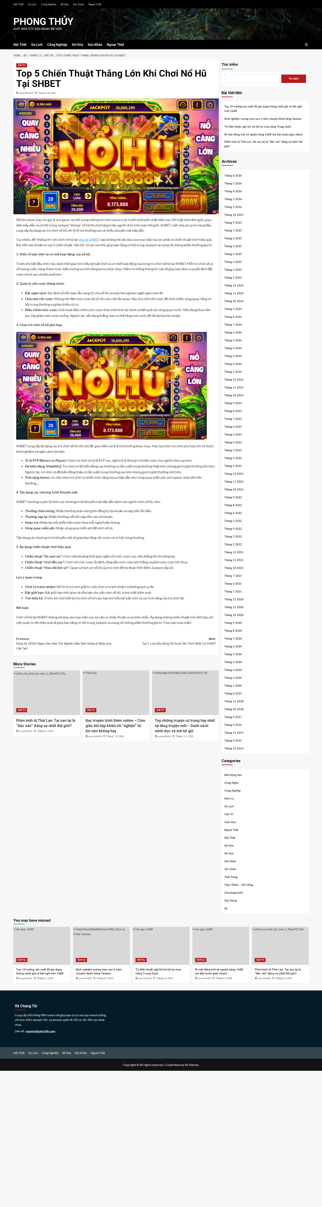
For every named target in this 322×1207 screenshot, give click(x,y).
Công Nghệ (231, 783)
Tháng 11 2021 (234, 560)
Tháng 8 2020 (233, 630)
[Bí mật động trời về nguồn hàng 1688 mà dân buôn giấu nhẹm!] (220, 946)
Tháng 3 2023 (233, 450)
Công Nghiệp (48, 4)
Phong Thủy (43, 21)
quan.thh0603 (26, 93)
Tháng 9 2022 (233, 497)
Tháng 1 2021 (233, 591)
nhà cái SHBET (88, 239)
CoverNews (173, 1064)
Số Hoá (229, 853)
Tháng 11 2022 (234, 481)
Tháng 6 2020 (233, 646)
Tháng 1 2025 (233, 277)
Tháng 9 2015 (233, 740)
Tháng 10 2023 (234, 395)
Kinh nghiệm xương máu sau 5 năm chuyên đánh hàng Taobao (263, 119)
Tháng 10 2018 (234, 709)
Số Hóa (65, 4)
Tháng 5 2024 (233, 340)
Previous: (63, 643)
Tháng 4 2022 (233, 528)
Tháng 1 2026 (233, 207)
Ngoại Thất (94, 4)
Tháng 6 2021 (233, 583)
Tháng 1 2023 (233, 466)
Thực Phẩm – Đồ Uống (238, 885)
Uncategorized (233, 892)
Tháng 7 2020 (233, 638)
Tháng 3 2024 (233, 356)
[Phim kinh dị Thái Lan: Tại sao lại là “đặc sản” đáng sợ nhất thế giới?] (46, 692)
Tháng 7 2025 (233, 230)
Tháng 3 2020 (233, 670)
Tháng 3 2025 (233, 262)
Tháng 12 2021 (234, 552)
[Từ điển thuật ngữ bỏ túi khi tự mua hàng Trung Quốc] (161, 946)
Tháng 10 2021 (234, 568)
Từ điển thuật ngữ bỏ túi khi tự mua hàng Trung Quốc (257, 126)
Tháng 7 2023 (233, 419)
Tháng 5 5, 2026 (45, 731)
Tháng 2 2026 (233, 199)
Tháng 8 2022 (233, 505)
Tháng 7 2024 (233, 324)
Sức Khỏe (78, 4)
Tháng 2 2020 (233, 678)
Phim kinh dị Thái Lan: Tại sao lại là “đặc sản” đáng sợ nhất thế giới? (263, 144)
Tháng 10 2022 (234, 489)
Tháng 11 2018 (234, 701)
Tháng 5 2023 (233, 434)
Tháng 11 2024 (234, 293)
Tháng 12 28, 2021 (47, 93)
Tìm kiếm (230, 64)
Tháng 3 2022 (233, 536)
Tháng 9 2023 (233, 403)
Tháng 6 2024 (233, 332)
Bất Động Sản (233, 775)
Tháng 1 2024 (233, 372)
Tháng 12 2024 (234, 285)
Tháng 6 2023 (233, 426)
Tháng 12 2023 (234, 379)
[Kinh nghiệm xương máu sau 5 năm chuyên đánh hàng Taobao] (101, 946)
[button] (306, 44)
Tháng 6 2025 (233, 238)
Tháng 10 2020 (234, 615)
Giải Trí (21, 65)
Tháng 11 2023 (234, 387)
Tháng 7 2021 (233, 576)
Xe (226, 908)
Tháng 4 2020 (233, 662)
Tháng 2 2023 (233, 458)
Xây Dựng (230, 900)
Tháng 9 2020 (233, 623)
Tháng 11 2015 (234, 732)
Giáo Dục (230, 822)
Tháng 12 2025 (234, 215)
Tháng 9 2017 (233, 717)
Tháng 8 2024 (233, 317)
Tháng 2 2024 (233, 364)
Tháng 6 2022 (233, 513)
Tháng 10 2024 (234, 301)
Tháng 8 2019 (233, 693)
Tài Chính (230, 869)
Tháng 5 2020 (233, 654)
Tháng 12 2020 (234, 599)
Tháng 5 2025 (233, 246)
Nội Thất (18, 4)
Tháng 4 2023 (233, 442)
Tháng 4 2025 (233, 254)
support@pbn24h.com (40, 1031)
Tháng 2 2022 (233, 544)
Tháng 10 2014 (234, 748)
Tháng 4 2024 (233, 348)
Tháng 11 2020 (234, 607)
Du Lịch (32, 4)
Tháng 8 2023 (233, 411)
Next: (179, 641)
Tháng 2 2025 (233, 269)
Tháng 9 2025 (233, 222)
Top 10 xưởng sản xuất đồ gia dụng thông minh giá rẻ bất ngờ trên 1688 (263, 108)
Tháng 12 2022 (234, 474)
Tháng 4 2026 (233, 191)
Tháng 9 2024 (233, 309)
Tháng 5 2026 (233, 183)
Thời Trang (231, 877)
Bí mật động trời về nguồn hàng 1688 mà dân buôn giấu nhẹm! (263, 134)
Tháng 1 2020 (233, 685)
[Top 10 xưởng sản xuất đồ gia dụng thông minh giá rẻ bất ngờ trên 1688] (41, 946)
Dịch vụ (229, 798)
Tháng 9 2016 (233, 725)
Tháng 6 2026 (233, 175)
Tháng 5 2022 (233, 521)
